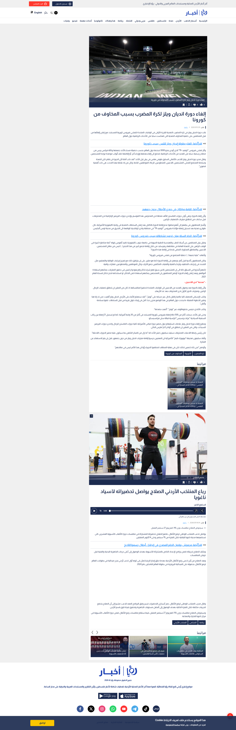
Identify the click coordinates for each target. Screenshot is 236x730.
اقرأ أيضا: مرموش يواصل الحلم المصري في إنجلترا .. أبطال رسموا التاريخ (163, 544)
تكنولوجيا (98, 21)
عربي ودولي (140, 21)
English (38, 12)
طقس (151, 21)
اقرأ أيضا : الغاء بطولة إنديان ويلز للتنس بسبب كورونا (173, 143)
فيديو (74, 21)
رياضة (120, 21)
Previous (97, 632)
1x (100, 511)
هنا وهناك (110, 21)
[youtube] (123, 708)
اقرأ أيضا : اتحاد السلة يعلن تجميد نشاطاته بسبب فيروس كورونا (166, 235)
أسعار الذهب (190, 21)
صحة (171, 21)
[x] (91, 708)
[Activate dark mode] (54, 13)
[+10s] (202, 510)
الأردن (178, 21)
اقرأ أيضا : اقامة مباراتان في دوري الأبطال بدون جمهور (172, 209)
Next (92, 632)
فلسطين (161, 21)
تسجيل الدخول (61, 4)
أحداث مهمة (86, 21)
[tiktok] (145, 708)
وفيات (67, 21)
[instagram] (102, 708)
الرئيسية (203, 21)
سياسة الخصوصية (173, 725)
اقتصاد (129, 21)
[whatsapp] (113, 708)
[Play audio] (94, 510)
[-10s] (196, 510)
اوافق (42, 723)
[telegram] (134, 708)
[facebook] (80, 708)
